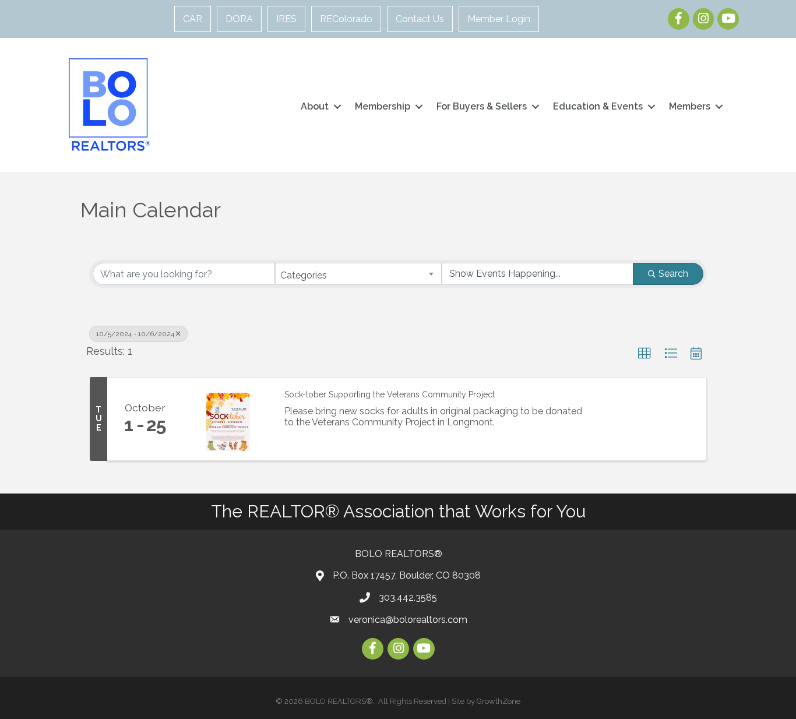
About (315, 106)
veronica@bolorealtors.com (407, 619)
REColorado (346, 18)
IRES (286, 18)
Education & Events (598, 106)
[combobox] (358, 274)
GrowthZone (498, 701)
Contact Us (420, 18)
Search (673, 273)
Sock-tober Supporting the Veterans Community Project (389, 394)
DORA (239, 18)
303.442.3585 (408, 597)
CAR (192, 18)
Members (689, 106)
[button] (644, 353)
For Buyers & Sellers (481, 106)
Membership (382, 106)
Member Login (498, 18)
